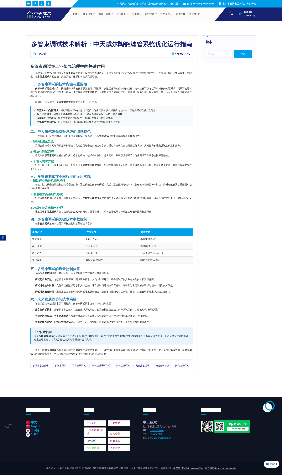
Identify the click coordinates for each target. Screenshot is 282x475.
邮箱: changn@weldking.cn (201, 3)
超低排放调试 (142, 365)
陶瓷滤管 (115, 448)
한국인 (35, 434)
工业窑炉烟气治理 (95, 432)
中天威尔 (91, 423)
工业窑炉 (115, 423)
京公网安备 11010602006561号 (220, 468)
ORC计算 (180, 14)
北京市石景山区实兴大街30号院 (239, 3)
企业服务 (121, 14)
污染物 (135, 14)
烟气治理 (115, 434)
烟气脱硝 (91, 441)
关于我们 (194, 14)
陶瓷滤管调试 (182, 365)
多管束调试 (60, 365)
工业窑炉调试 (79, 365)
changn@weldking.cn (160, 438)
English (36, 426)
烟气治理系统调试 (101, 365)
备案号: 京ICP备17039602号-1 (188, 468)
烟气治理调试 (123, 365)
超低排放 (115, 441)
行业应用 (150, 14)
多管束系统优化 (40, 365)
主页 (74, 14)
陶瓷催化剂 (93, 448)
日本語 (35, 430)
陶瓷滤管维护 (162, 365)
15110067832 (250, 16)
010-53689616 (156, 430)
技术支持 (165, 14)
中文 (34, 422)
